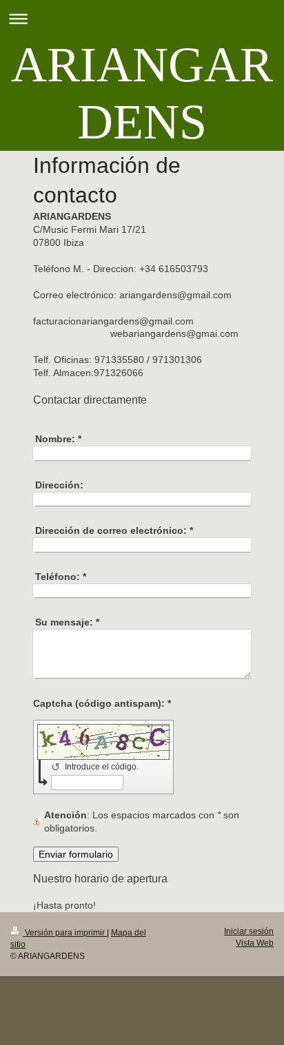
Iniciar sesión (249, 931)
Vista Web (255, 943)
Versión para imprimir (65, 933)
